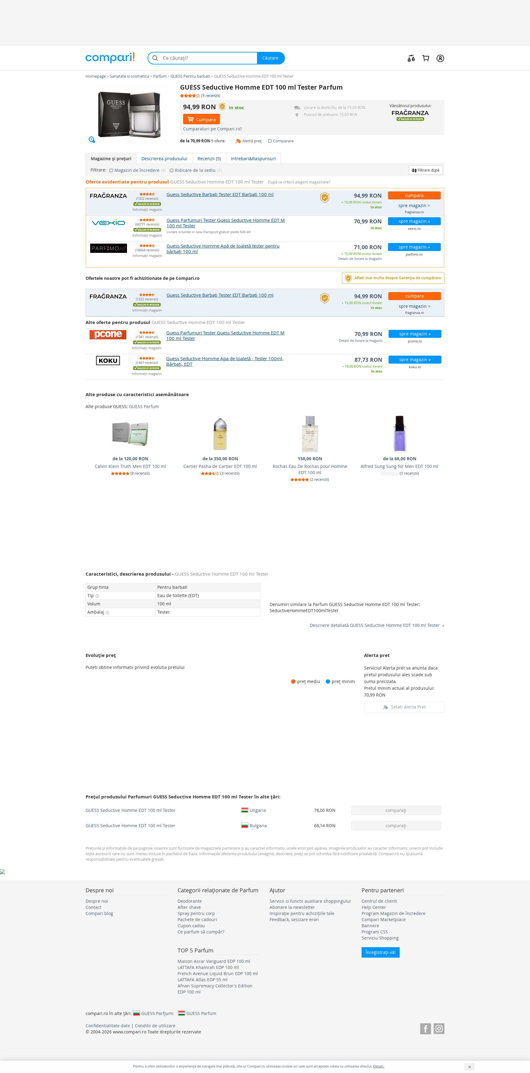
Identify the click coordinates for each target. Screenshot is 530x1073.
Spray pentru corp (196, 913)
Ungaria (258, 810)
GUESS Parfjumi (157, 1013)
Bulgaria (258, 825)
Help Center (374, 907)
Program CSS (375, 932)
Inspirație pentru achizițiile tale (302, 913)
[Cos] (425, 58)
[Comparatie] (411, 58)
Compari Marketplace (384, 919)
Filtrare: (98, 170)
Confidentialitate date (108, 1026)
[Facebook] (425, 1028)
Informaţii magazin (147, 209)
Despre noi (97, 901)
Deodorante (190, 901)
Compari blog (99, 913)
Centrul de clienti (379, 901)
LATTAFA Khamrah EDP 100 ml (208, 967)
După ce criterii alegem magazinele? (299, 182)
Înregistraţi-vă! (381, 952)
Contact (93, 907)
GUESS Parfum (144, 406)
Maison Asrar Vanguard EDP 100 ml (214, 961)
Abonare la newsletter (292, 907)
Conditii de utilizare (155, 1026)
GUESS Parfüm (201, 1013)
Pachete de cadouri (197, 919)
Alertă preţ (252, 141)
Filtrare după (428, 170)
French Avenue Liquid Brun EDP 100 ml (218, 973)
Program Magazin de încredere (393, 913)
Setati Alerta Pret (408, 707)
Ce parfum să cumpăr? (201, 932)
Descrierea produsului (164, 158)
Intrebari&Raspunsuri (253, 158)
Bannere (370, 925)
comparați (396, 810)
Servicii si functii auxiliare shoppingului (310, 901)
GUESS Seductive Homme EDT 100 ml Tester (130, 810)
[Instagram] (439, 1028)
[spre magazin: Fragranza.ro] (410, 112)
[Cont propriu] (440, 58)
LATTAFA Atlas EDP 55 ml (203, 979)
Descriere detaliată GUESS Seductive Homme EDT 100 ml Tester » (377, 625)
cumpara (414, 195)
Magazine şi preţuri (111, 158)
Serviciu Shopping (380, 938)
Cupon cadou (191, 925)
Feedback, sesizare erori (294, 919)
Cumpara (205, 119)
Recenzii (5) (209, 158)
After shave (189, 907)
